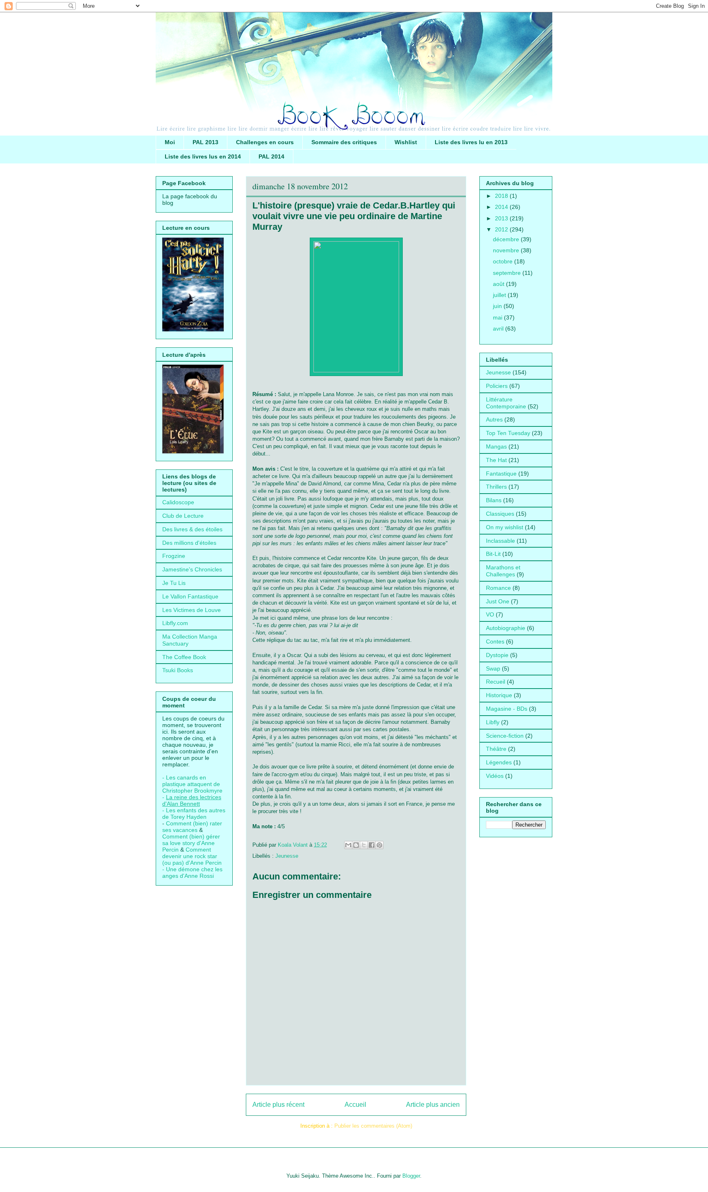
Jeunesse (286, 856)
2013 (502, 218)
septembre (507, 273)
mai (498, 317)
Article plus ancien (433, 1104)
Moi (170, 142)
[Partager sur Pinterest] (379, 845)
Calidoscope (178, 502)
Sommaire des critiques (344, 142)
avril (499, 328)
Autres (494, 419)
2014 (502, 207)
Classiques (500, 513)
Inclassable (500, 540)
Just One (497, 601)
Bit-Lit (493, 554)
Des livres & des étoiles (192, 529)
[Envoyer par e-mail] (348, 845)
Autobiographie (505, 628)
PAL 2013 (205, 142)
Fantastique (501, 473)
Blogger (411, 1176)
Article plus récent (278, 1104)
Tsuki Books (177, 670)
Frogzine (173, 556)
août (499, 284)
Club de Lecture (183, 515)
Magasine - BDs (506, 708)
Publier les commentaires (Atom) (373, 1126)
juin (498, 306)
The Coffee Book (184, 657)
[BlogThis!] (356, 845)
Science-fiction (505, 735)
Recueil (495, 681)
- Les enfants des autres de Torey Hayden (193, 813)
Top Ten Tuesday (508, 433)
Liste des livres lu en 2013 (471, 142)
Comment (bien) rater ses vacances (192, 826)
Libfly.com (175, 623)
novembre (507, 250)
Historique (499, 695)
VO (490, 614)
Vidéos (495, 776)
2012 (502, 229)
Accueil (355, 1104)
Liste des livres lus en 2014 (203, 156)
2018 (502, 196)
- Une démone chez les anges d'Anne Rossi (192, 872)
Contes (495, 641)
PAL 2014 (271, 156)
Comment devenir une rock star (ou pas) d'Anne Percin (192, 856)
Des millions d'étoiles (189, 542)
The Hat (496, 460)
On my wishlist (504, 527)
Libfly (492, 722)
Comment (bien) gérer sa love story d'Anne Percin (191, 843)
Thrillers (496, 486)
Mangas (496, 446)
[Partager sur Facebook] (372, 845)
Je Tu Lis (174, 583)
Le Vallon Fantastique (190, 596)
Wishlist (406, 142)
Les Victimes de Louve (191, 610)
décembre (507, 239)
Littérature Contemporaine (506, 403)
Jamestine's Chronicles (192, 569)
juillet (500, 295)
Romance (498, 588)
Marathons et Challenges (503, 571)
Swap (493, 668)
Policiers (497, 386)
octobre (503, 261)
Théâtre (496, 749)
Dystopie (497, 655)
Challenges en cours (265, 142)
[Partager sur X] (364, 845)
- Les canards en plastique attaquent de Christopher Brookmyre (192, 784)
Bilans (494, 500)
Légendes (499, 762)
